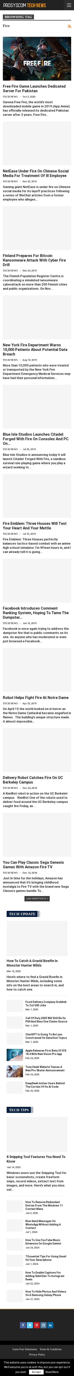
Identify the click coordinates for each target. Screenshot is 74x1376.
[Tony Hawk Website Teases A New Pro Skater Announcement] (15, 1071)
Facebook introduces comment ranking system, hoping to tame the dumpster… (36, 613)
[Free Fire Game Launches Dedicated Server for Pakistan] (37, 58)
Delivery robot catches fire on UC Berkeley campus (33, 779)
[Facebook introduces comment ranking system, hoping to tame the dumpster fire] (37, 580)
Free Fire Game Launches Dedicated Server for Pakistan (34, 88)
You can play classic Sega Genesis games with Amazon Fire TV (33, 864)
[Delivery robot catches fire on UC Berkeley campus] (37, 750)
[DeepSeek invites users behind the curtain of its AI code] (15, 1088)
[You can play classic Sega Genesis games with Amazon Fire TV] (37, 835)
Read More (52, 1372)
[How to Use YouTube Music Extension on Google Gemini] (15, 1244)
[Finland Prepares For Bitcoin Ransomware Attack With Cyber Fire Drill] (37, 228)
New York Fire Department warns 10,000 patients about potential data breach (35, 349)
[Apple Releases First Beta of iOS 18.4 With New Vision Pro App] (15, 1055)
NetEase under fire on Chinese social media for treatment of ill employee (36, 173)
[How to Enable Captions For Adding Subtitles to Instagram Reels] (15, 1277)
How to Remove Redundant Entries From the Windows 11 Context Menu (44, 1205)
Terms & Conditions (50, 1349)
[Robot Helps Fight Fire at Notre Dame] (37, 670)
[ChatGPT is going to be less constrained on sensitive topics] (15, 1039)
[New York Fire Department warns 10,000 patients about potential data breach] (37, 317)
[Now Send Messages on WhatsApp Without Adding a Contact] (15, 1225)
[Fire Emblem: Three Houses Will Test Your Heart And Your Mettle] (37, 496)
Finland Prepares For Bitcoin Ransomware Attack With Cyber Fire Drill (34, 260)
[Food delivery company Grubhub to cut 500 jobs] (15, 1006)
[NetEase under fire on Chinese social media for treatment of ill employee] (37, 143)
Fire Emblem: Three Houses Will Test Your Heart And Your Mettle (35, 525)
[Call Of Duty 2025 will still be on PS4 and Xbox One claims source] (15, 1022)
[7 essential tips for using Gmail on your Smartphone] (15, 1261)
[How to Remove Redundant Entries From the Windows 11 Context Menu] (15, 1206)
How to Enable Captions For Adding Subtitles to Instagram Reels (44, 1276)
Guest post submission (25, 1349)
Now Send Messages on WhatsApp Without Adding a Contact (43, 1224)
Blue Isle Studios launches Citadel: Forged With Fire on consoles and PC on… (35, 439)
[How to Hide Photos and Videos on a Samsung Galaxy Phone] (15, 1296)
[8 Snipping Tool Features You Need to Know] (37, 1134)
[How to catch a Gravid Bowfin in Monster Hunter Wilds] (37, 938)
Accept (36, 1372)
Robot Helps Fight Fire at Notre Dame (35, 697)
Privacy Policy (37, 1354)
